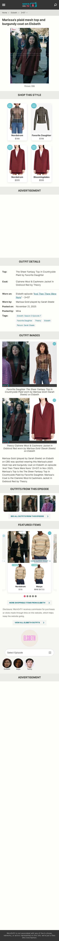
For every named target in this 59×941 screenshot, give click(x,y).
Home (4, 13)
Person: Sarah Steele (25, 325)
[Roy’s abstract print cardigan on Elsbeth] (11, 503)
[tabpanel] (29, 562)
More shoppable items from (27, 603)
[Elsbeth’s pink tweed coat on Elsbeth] (47, 503)
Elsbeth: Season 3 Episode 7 (29, 316)
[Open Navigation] (3, 5)
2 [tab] (27, 596)
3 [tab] (30, 596)
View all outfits (27, 623)
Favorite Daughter (24, 321)
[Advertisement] (29, 226)
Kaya (18, 669)
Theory (38, 321)
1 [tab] (25, 596)
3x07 (23, 13)
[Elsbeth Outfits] (29, 638)
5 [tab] (36, 596)
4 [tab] (33, 596)
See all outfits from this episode (27, 516)
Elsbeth (14, 13)
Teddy (29, 669)
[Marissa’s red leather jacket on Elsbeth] (29, 503)
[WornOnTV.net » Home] (29, 5)
